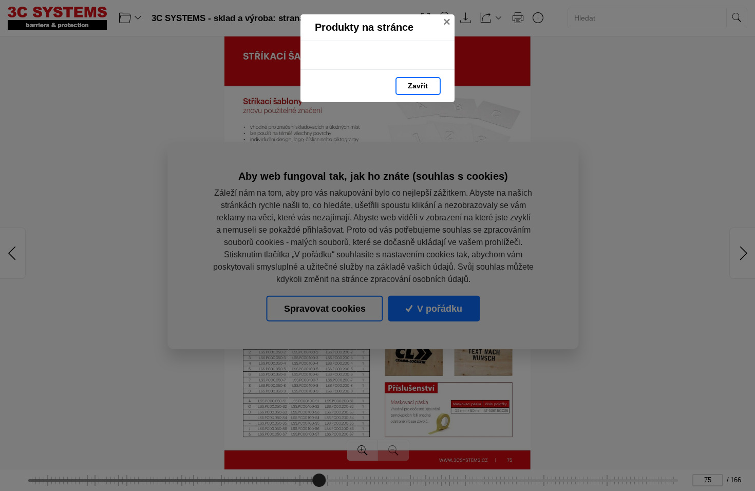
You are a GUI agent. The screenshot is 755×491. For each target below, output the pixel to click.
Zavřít (418, 86)
